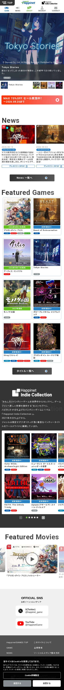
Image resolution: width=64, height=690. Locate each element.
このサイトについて (43, 642)
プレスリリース (9, 150)
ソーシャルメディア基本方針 (47, 653)
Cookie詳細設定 (32, 675)
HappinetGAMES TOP (17, 642)
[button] (26, 517)
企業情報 (38, 648)
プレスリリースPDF (17, 166)
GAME (10, 648)
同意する (46, 683)
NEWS (10, 653)
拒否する (17, 683)
